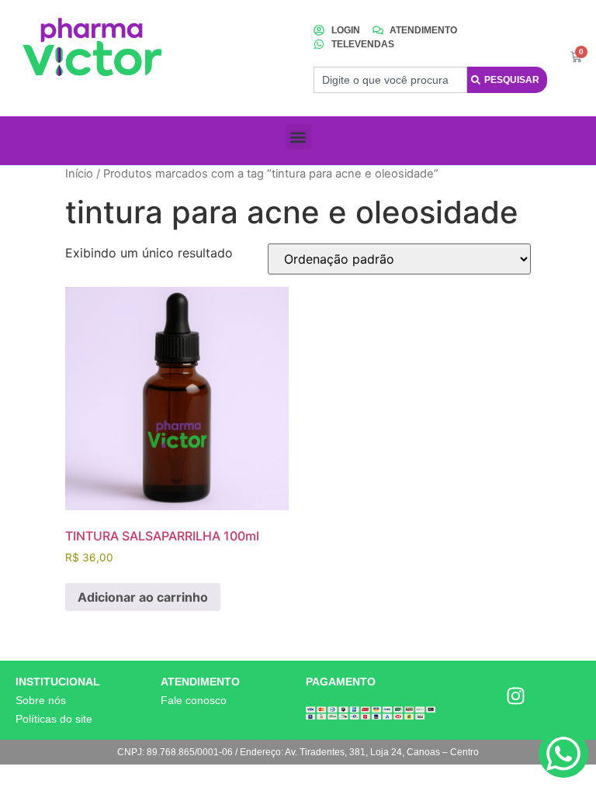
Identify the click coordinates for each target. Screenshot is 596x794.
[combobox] (390, 80)
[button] (298, 137)
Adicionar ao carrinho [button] (143, 597)
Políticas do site (54, 719)
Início (79, 174)
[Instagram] (516, 695)
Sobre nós (41, 700)
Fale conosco (194, 700)
